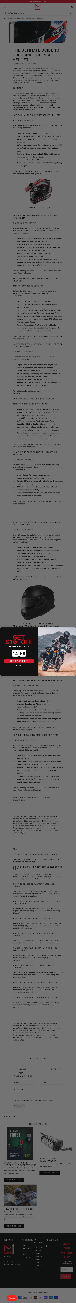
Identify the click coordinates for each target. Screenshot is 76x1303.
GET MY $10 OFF (19, 661)
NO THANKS (19, 665)
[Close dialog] (2, 629)
